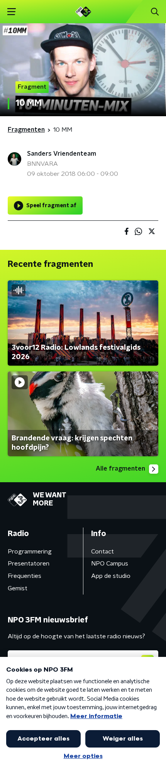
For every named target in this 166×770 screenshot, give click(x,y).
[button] (11, 12)
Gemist (17, 588)
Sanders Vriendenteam (61, 154)
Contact (102, 551)
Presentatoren (28, 563)
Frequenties (24, 576)
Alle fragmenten (120, 469)
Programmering (30, 551)
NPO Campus (109, 563)
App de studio (110, 576)
